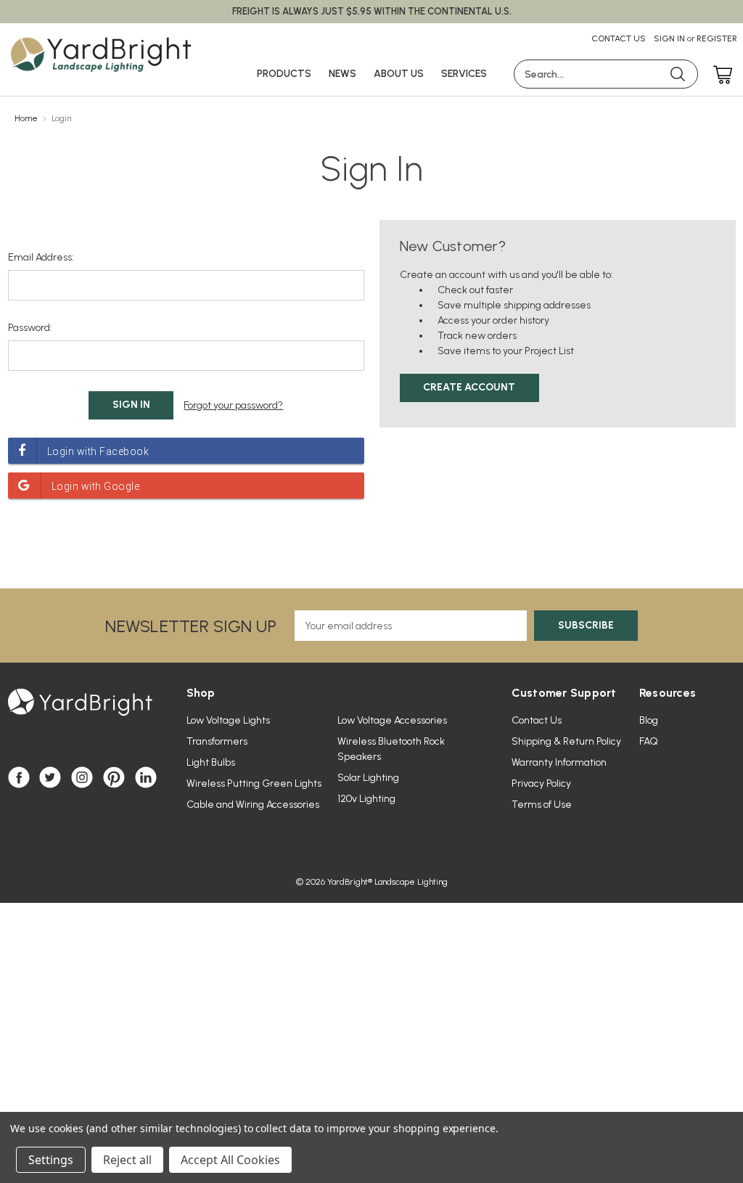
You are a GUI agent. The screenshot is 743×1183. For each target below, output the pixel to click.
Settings (50, 1160)
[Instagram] (82, 777)
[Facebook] (19, 777)
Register (717, 38)
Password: (30, 328)
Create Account (469, 387)
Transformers (216, 741)
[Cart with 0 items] (718, 76)
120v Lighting (366, 799)
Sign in (669, 38)
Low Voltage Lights (228, 720)
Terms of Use (542, 804)
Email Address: (41, 257)
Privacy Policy (541, 783)
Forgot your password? (233, 405)
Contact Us (618, 38)
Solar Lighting (368, 777)
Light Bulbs (210, 762)
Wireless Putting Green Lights (253, 783)
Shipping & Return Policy (566, 741)
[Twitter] (50, 777)
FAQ (648, 741)
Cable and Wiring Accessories (252, 804)
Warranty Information (559, 762)
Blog (648, 720)
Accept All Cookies (230, 1160)
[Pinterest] (114, 777)
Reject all (127, 1160)
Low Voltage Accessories (392, 720)
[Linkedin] (146, 777)
